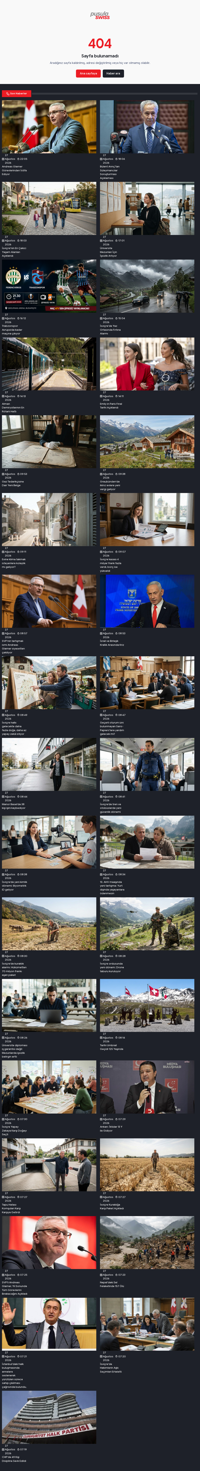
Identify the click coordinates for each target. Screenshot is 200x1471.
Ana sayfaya (88, 73)
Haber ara (113, 73)
